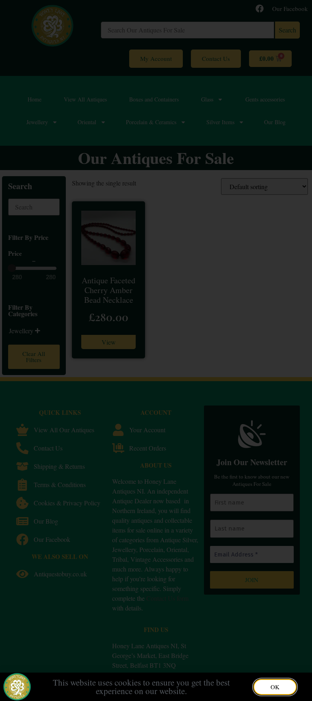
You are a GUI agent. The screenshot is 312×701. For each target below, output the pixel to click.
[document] (156, 350)
